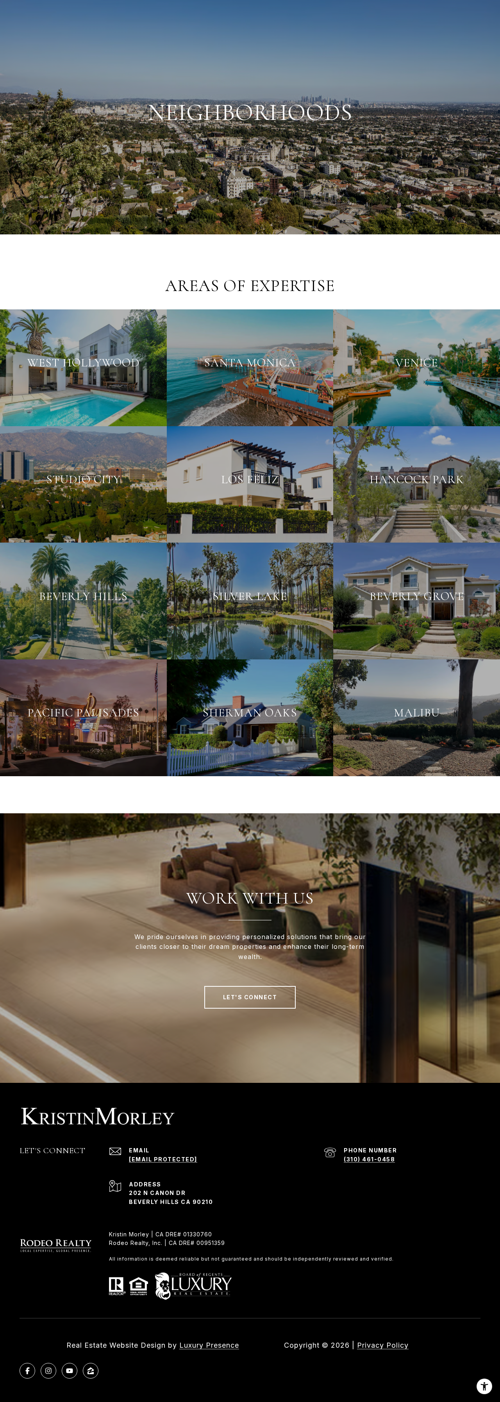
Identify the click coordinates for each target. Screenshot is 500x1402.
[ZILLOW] (90, 1371)
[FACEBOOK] (27, 1371)
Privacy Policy (383, 1345)
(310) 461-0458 (369, 1159)
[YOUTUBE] (69, 1371)
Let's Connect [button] (250, 997)
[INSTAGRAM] (48, 1371)
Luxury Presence (209, 1345)
